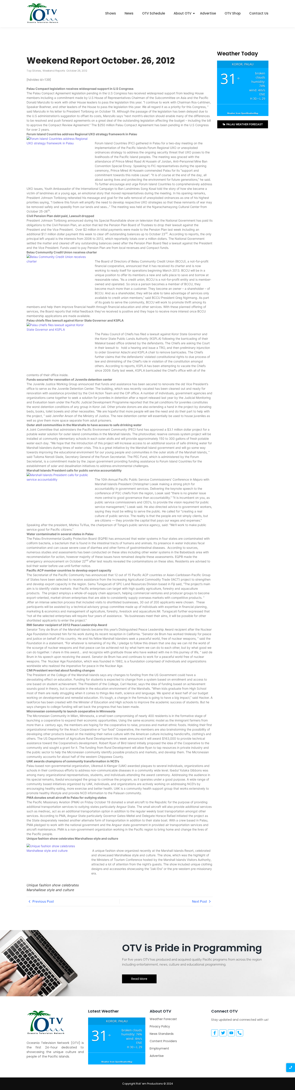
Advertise (208, 13)
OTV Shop (233, 13)
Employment (159, 1048)
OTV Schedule (153, 13)
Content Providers (163, 1041)
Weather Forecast (163, 1019)
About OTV (182, 13)
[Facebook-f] (214, 1032)
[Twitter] (222, 1032)
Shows (110, 13)
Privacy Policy (160, 1026)
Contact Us (258, 13)
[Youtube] (231, 1032)
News (129, 13)
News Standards (162, 1034)
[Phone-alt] (239, 1032)
